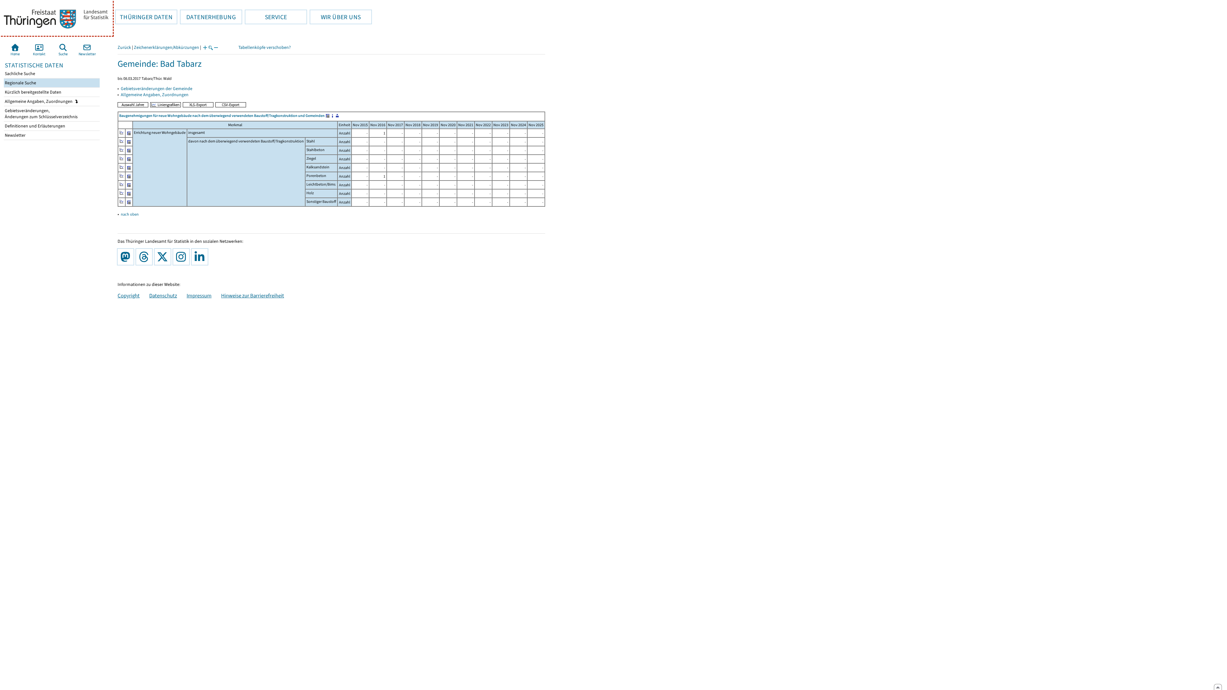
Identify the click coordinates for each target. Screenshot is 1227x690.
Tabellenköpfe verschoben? (264, 47)
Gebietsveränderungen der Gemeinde (156, 89)
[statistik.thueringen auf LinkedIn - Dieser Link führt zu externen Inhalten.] (201, 257)
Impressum (199, 295)
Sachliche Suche (19, 74)
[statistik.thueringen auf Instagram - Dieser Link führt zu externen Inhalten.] (182, 257)
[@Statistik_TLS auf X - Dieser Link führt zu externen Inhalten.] (164, 257)
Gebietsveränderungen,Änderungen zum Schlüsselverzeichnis (41, 114)
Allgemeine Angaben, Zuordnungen (39, 101)
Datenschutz (163, 295)
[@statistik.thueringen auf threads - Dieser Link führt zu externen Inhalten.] (145, 257)
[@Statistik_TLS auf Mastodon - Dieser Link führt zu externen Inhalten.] (127, 257)
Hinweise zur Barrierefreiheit (252, 295)
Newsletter (15, 135)
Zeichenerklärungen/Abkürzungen (166, 47)
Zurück (124, 47)
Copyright (129, 295)
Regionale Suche (20, 83)
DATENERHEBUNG (208, 17)
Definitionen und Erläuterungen (34, 126)
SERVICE (266, 17)
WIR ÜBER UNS (335, 17)
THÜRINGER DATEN (144, 17)
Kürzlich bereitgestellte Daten (32, 92)
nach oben (130, 214)
